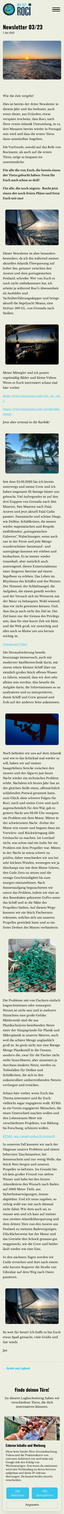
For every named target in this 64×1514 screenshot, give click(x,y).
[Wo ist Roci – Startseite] (17, 9)
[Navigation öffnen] (56, 9)
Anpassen (32, 1504)
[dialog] (32, 1475)
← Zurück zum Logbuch (16, 1368)
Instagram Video (15, 644)
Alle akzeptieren (44, 1493)
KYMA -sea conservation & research (29, 1136)
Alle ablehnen (17, 1493)
